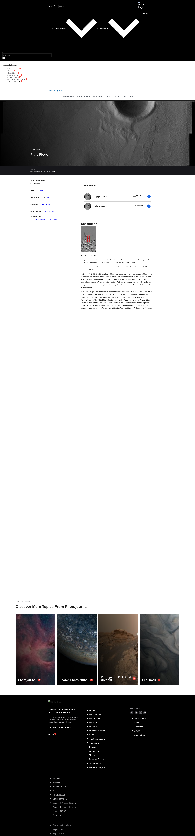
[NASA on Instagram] (136, 712)
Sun (47, 197)
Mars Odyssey (46, 204)
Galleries (108, 96)
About (132, 96)
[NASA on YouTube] (144, 712)
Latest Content (98, 96)
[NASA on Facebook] (131, 712)
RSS (125, 96)
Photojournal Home (68, 96)
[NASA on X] (140, 712)
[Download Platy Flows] (149, 198)
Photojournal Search (83, 96)
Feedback (117, 96)
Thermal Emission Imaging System (45, 219)
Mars (41, 190)
